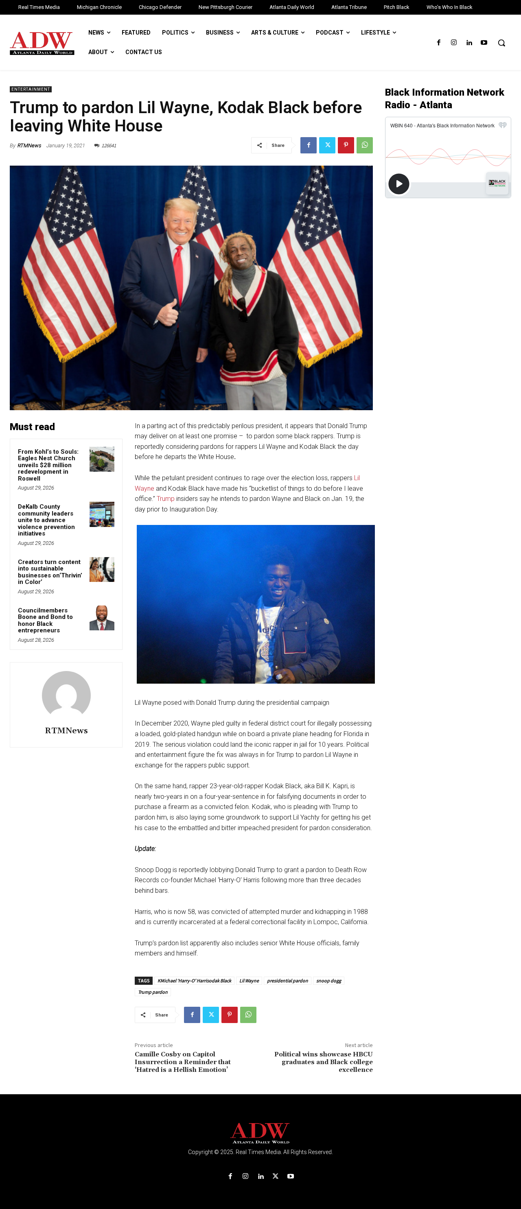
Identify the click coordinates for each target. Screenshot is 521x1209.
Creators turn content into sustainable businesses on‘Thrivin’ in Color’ (50, 572)
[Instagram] (453, 42)
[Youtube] (484, 42)
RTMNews (29, 145)
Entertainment (30, 89)
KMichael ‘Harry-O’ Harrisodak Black (194, 980)
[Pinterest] (346, 145)
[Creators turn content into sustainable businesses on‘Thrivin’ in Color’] (102, 569)
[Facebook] (438, 42)
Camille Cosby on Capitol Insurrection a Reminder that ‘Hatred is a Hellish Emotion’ (183, 1062)
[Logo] (260, 1133)
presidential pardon (287, 980)
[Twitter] (327, 145)
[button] (501, 42)
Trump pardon (153, 992)
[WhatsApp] (365, 145)
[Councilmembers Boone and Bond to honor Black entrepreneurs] (102, 618)
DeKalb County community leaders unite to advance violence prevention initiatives (46, 520)
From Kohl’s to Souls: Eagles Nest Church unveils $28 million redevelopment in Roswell (48, 465)
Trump (166, 499)
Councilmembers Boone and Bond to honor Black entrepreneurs (45, 620)
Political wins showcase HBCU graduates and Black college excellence (323, 1062)
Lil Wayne (249, 980)
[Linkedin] (469, 42)
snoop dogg (328, 980)
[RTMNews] (66, 695)
